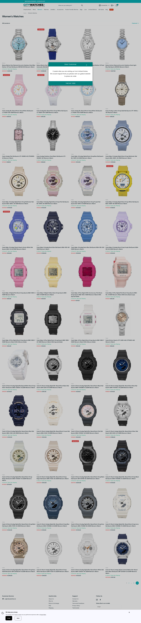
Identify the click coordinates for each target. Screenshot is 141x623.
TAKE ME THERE (70, 83)
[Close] (134, 612)
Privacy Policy (43, 614)
